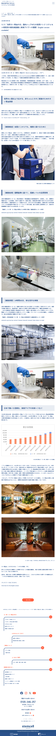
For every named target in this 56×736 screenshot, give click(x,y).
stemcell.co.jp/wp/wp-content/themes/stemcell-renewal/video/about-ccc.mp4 (22, 320)
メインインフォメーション (24, 609)
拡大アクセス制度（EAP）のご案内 (12, 683)
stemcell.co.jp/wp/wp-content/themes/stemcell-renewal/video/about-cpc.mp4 (22, 212)
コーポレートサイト (28, 719)
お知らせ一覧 (10, 13)
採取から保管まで (16, 638)
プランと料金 (7, 650)
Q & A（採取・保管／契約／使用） (20, 662)
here (5, 585)
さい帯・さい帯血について (10, 619)
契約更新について (8, 672)
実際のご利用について (9, 678)
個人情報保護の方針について (28, 721)
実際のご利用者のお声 (9, 628)
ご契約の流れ (7, 652)
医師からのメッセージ (9, 626)
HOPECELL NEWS (8, 624)
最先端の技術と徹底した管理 (18, 640)
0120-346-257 (28, 702)
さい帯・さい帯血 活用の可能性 (11, 621)
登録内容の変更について (10, 674)
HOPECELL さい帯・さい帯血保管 (10, 609)
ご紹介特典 (7, 676)
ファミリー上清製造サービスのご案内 (12, 681)
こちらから (14, 582)
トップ (2, 13)
